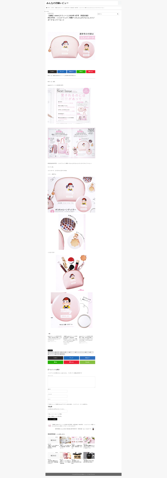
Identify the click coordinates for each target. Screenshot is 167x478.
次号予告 (57, 354)
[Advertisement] (108, 27)
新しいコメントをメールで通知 (55, 414)
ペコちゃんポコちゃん (80, 352)
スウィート (72, 352)
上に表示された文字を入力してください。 (56, 409)
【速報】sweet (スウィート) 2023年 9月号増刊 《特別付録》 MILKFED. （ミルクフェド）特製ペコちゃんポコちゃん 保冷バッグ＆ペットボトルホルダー (70, 339)
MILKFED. (57, 352)
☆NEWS (50, 350)
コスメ (67, 352)
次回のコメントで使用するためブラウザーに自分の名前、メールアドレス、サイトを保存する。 (68, 404)
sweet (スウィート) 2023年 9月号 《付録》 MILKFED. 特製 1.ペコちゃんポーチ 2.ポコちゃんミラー (55, 337)
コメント (50, 375)
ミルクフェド (51, 354)
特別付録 (62, 354)
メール (50, 394)
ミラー (92, 352)
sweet (63, 352)
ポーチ (87, 352)
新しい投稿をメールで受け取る (55, 416)
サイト (49, 399)
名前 (49, 389)
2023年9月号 (51, 352)
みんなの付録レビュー (57, 3)
